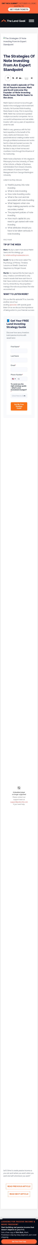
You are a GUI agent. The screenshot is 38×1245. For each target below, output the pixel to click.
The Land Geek (13, 20)
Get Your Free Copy (19, 1241)
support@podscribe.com (19, 802)
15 (13, 78)
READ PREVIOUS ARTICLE (19, 1186)
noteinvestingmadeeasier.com (17, 255)
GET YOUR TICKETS (19, 9)
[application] (19, 78)
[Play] (8, 78)
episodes (13, 305)
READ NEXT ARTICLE (19, 1194)
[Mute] (32, 78)
